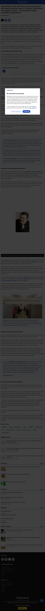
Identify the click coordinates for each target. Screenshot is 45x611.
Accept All (26, 111)
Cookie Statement (32, 107)
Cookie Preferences (16, 111)
